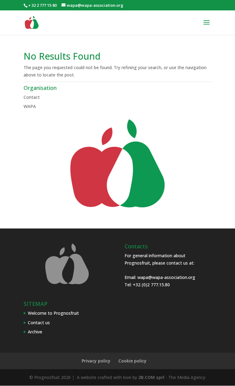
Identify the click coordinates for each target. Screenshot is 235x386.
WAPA (30, 106)
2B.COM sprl (151, 377)
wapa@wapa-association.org (166, 277)
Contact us (39, 322)
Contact (32, 97)
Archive (35, 332)
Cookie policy (132, 361)
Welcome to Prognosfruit (53, 313)
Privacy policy (96, 361)
